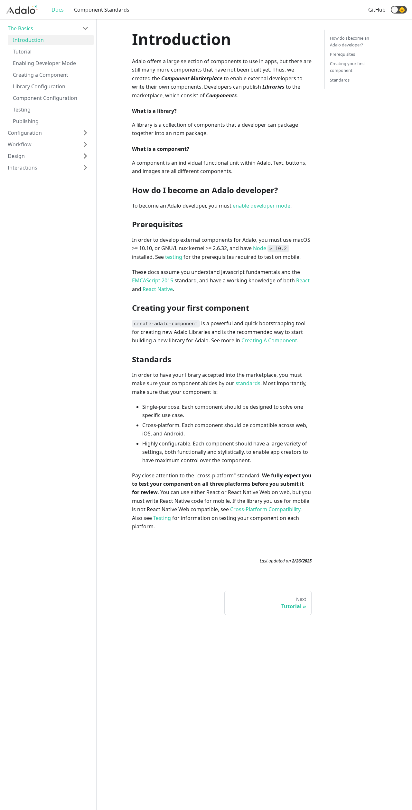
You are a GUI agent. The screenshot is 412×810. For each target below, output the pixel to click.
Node (259, 248)
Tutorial (22, 51)
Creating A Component (269, 340)
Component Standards (101, 9)
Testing (22, 109)
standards (248, 383)
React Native (158, 289)
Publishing (26, 121)
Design (16, 156)
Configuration (25, 132)
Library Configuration (39, 86)
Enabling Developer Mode (44, 63)
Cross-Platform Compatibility (265, 509)
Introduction (28, 40)
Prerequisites (342, 54)
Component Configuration (45, 98)
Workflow (20, 144)
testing (173, 256)
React (303, 280)
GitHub (377, 9)
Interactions (22, 167)
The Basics (20, 28)
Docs (58, 9)
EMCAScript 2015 (152, 280)
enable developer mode (261, 205)
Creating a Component (40, 74)
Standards (340, 80)
